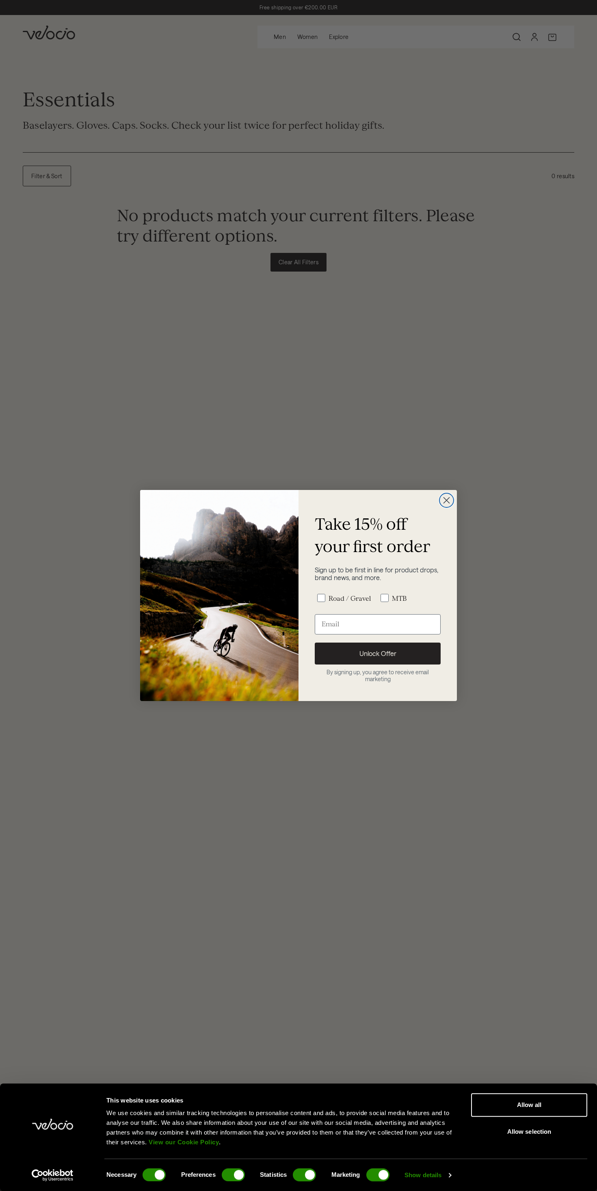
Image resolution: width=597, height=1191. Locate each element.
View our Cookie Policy (184, 1142)
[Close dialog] (446, 500)
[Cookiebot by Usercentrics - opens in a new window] (52, 1175)
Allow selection (529, 1131)
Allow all (529, 1104)
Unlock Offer (377, 653)
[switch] (233, 1174)
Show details (422, 1175)
